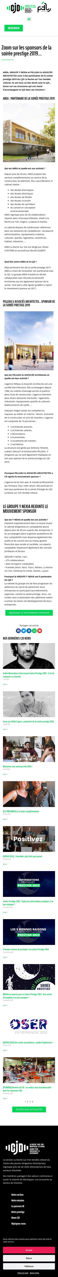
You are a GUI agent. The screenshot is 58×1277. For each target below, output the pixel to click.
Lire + (5, 684)
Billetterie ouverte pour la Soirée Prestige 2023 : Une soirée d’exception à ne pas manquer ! (27, 996)
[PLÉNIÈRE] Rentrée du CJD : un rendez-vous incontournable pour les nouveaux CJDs (27, 1089)
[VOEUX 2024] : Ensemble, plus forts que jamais (22, 856)
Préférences (29, 1266)
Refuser (29, 1258)
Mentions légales (34, 1273)
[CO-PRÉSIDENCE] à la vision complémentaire (21, 811)
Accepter (29, 1250)
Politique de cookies (22, 1273)
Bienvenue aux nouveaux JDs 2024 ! (17, 766)
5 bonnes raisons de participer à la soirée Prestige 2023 (26, 949)
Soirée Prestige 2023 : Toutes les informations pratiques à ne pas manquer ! (28, 903)
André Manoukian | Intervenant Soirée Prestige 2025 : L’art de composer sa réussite (28, 675)
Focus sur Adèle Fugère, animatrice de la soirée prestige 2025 (28, 721)
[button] (29, 19)
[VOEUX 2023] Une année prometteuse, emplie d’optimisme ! (28, 1042)
